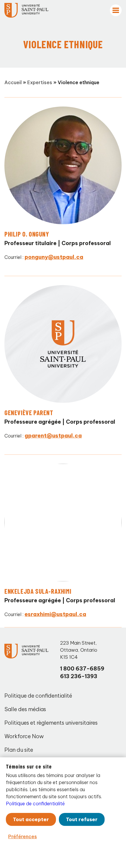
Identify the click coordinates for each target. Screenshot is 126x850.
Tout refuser (82, 819)
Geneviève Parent (28, 412)
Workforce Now (24, 736)
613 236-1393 (78, 676)
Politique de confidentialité (38, 695)
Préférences (22, 836)
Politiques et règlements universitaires (51, 722)
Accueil (13, 82)
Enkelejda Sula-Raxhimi (37, 591)
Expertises (39, 82)
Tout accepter (31, 819)
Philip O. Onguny (26, 234)
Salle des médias (25, 709)
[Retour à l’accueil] (26, 10)
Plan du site (18, 749)
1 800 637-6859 (82, 668)
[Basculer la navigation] (116, 10)
